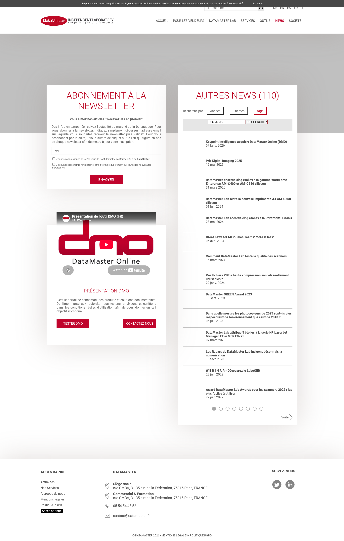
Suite (284, 417)
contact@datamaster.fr (131, 516)
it (302, 8)
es (289, 8)
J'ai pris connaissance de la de (103, 159)
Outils (265, 21)
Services (248, 21)
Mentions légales (52, 499)
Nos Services (50, 488)
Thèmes (238, 111)
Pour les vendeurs (188, 21)
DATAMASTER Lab (222, 21)
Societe (295, 21)
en (282, 8)
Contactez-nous (139, 323)
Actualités (48, 482)
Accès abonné (52, 511)
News (279, 21)
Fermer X (257, 3)
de (275, 8)
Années (215, 111)
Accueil (162, 21)
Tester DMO (73, 323)
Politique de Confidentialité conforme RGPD (109, 159)
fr (296, 8)
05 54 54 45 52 (124, 506)
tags (260, 111)
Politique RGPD (51, 505)
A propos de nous (53, 494)
